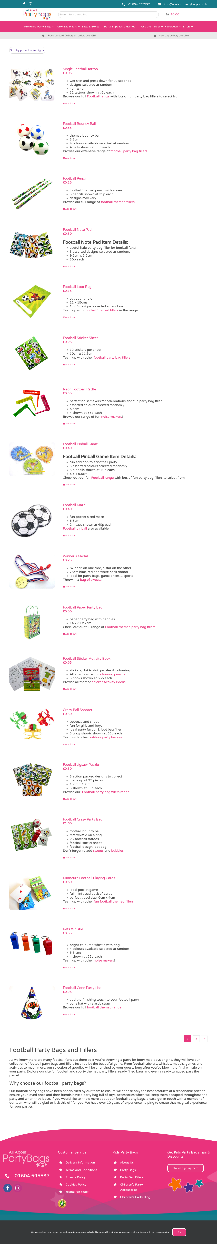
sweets (98, 851)
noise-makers (111, 417)
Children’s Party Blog (135, 1197)
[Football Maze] (32, 520)
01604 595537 (139, 4)
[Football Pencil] (32, 194)
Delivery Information (80, 1162)
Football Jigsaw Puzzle (81, 765)
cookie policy (162, 1232)
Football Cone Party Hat (82, 988)
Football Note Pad (77, 230)
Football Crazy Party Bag (83, 819)
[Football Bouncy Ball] (32, 139)
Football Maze (74, 505)
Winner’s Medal (75, 556)
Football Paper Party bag (83, 607)
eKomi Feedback (77, 1192)
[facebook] (24, 3)
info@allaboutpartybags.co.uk (185, 4)
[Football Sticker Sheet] (32, 353)
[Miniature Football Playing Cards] (32, 893)
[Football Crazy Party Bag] (32, 834)
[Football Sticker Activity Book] (32, 674)
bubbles (117, 851)
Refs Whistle (73, 929)
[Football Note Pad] (32, 245)
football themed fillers (117, 202)
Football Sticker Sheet (80, 338)
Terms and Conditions (81, 1170)
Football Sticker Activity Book (87, 659)
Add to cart (70, 103)
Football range (98, 96)
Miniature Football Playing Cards (89, 878)
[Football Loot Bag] (32, 302)
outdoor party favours (106, 737)
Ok (179, 1232)
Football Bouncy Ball (79, 124)
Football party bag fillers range (105, 792)
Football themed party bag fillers (130, 627)
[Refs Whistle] (32, 944)
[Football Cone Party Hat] (32, 1003)
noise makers (104, 960)
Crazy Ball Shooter (77, 710)
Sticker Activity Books (108, 682)
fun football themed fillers (114, 901)
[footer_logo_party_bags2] (26, 1152)
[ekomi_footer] (62, 1201)
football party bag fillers (129, 151)
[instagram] (30, 3)
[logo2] (37, 10)
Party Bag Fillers (131, 1177)
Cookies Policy (75, 1184)
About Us (127, 1162)
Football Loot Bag (77, 287)
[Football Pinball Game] (32, 459)
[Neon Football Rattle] (32, 404)
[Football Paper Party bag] (32, 622)
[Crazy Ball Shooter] (32, 725)
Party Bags (128, 1170)
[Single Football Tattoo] (32, 84)
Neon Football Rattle (79, 389)
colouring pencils (111, 674)
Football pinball (75, 528)
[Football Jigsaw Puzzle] (32, 780)
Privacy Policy (75, 1177)
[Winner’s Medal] (32, 571)
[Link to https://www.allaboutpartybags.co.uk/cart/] (167, 14)
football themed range (104, 1007)
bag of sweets (90, 580)
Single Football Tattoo (80, 69)
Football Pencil (74, 179)
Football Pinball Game (80, 444)
